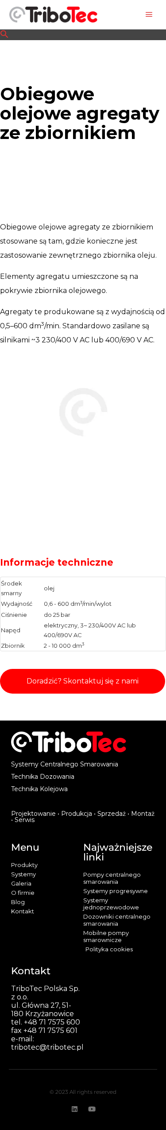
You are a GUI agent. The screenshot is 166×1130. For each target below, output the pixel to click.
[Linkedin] (74, 1109)
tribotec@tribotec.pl (47, 1047)
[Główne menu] (149, 14)
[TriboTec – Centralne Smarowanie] (53, 14)
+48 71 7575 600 (52, 1022)
